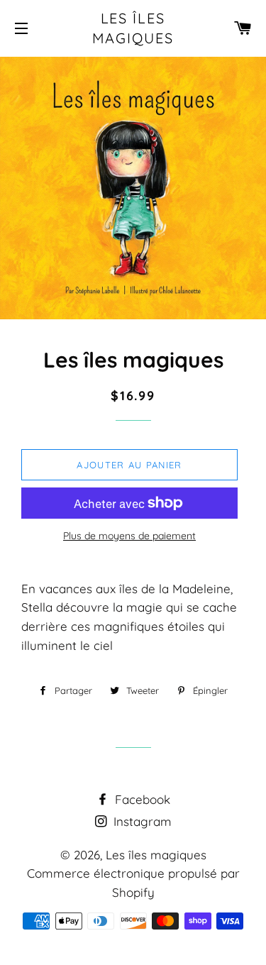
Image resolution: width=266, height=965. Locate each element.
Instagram (141, 821)
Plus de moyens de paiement (129, 535)
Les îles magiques (133, 28)
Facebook (140, 799)
